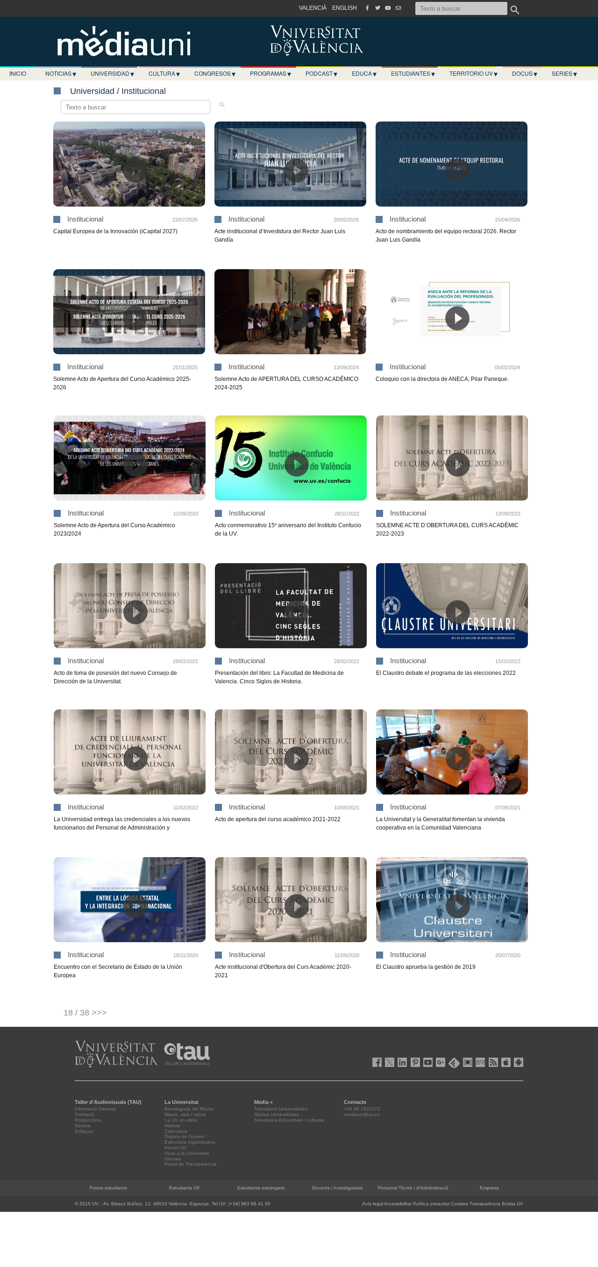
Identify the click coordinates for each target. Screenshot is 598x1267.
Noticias (60, 73)
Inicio (17, 73)
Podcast (321, 73)
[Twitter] (377, 8)
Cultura (164, 73)
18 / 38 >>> (85, 1012)
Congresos (214, 73)
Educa (364, 73)
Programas (270, 73)
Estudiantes (413, 73)
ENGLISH (344, 8)
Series (564, 73)
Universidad (112, 73)
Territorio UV (473, 73)
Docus (524, 73)
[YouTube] (387, 8)
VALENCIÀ (313, 8)
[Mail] (398, 8)
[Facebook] (367, 8)
